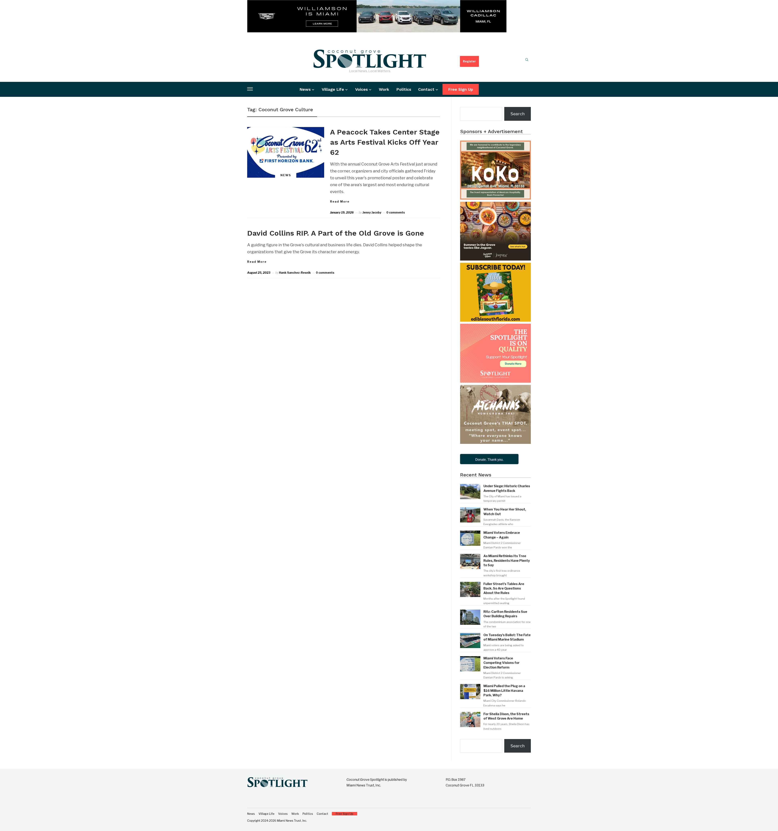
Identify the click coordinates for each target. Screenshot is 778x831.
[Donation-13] (495, 327)
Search (517, 113)
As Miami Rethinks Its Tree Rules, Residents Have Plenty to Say (506, 560)
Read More (339, 201)
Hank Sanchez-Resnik (295, 272)
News (305, 89)
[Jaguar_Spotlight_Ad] (495, 205)
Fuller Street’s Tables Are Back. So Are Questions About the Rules (503, 588)
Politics (403, 89)
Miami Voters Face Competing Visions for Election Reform (501, 662)
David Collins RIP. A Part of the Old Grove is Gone (335, 233)
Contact (426, 89)
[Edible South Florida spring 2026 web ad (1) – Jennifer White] (495, 266)
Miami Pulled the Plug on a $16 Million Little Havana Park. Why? (504, 690)
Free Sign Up (460, 89)
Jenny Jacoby (371, 212)
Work (384, 89)
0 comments (395, 212)
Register (469, 61)
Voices (361, 89)
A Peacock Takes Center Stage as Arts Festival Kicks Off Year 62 (385, 142)
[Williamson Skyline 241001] (377, 3)
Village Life (333, 89)
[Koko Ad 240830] (495, 144)
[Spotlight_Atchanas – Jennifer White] (495, 388)
